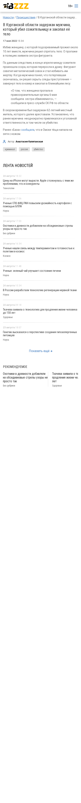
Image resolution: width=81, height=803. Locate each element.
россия (24, 149)
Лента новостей (18, 165)
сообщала (27, 129)
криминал (10, 149)
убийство (38, 149)
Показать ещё (39, 351)
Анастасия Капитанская (29, 141)
